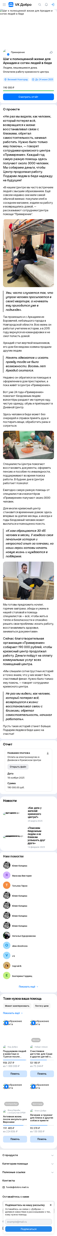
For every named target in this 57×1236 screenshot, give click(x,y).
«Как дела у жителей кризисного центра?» (34, 812)
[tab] (17, 1006)
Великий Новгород (18, 79)
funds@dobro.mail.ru (17, 1187)
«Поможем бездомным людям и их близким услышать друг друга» (36, 836)
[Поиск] (40, 4)
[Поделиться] (51, 52)
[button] (28, 1155)
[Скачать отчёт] (48, 756)
